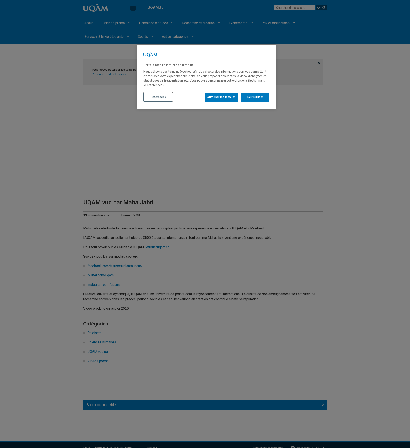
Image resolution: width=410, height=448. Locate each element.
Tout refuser (255, 96)
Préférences (158, 96)
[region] (206, 77)
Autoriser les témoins (221, 96)
